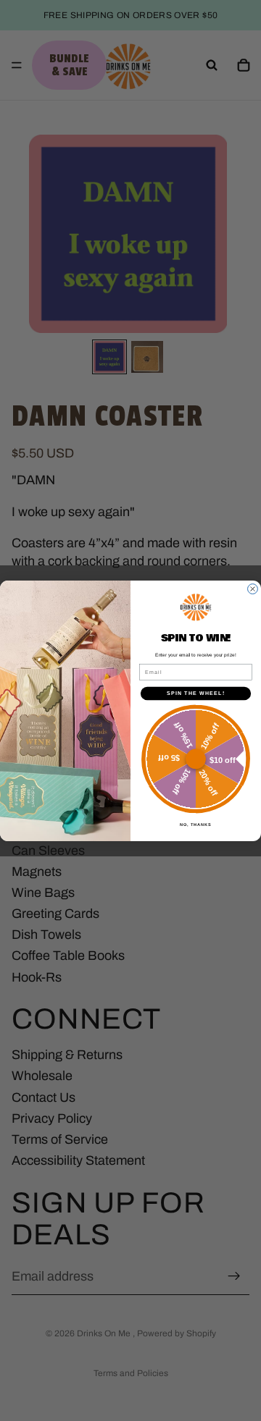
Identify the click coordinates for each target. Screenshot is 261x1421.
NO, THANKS (196, 824)
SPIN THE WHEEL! (196, 693)
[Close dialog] (253, 588)
